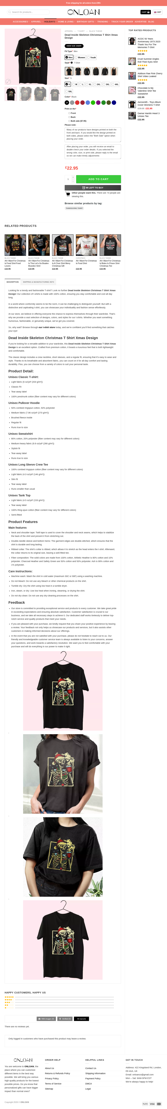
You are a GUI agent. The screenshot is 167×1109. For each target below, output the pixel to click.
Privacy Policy (52, 1078)
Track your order (122, 22)
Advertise (141, 22)
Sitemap (49, 1089)
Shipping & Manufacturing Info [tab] (38, 282)
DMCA (88, 1083)
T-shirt (81, 31)
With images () (47, 1019)
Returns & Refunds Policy (57, 1073)
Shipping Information (95, 1073)
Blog (151, 22)
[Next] (57, 56)
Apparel (36, 22)
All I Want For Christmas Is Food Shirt (86, 262)
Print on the (70, 109)
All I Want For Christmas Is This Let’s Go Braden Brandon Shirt (38, 263)
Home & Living (65, 22)
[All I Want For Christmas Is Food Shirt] (86, 245)
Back (73, 117)
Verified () (66, 1019)
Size (67, 78)
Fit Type (69, 51)
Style (68, 63)
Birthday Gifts (85, 22)
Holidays (49, 22)
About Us (49, 1068)
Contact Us (90, 1068)
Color (68, 97)
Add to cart (98, 179)
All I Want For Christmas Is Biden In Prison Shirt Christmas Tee (110, 263)
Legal (88, 1089)
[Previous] (9, 56)
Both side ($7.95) (78, 121)
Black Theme (95, 31)
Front (73, 113)
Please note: (70, 125)
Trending (102, 22)
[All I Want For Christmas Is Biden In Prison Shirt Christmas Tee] (110, 245)
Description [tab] (13, 282)
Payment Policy (92, 1078)
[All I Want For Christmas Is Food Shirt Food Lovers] (15, 245)
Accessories (20, 22)
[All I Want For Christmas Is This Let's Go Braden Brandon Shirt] (39, 245)
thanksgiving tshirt (74, 208)
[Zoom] (8, 81)
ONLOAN (29, 1066)
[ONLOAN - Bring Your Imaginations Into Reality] (83, 12)
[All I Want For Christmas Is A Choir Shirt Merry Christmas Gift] (62, 245)
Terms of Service (53, 1083)
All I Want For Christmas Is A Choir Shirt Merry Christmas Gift (62, 263)
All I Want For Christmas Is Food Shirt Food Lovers (15, 263)
